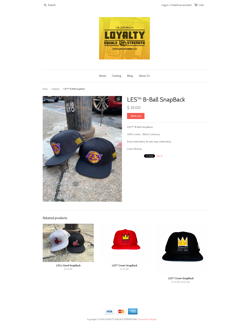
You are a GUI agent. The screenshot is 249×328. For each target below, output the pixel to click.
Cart (201, 5)
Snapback (55, 89)
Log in (165, 5)
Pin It (159, 156)
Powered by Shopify (147, 319)
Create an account (181, 5)
